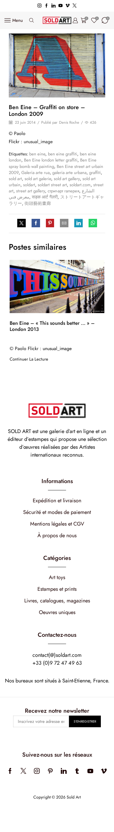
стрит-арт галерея (63, 191)
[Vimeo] (67, 5)
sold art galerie (38, 178)
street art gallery (30, 191)
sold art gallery (67, 178)
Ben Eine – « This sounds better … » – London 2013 (52, 326)
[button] (14, 307)
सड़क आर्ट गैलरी (45, 197)
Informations (57, 481)
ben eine (37, 154)
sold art (15, 178)
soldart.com (80, 185)
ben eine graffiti (62, 154)
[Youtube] (60, 5)
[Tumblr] (77, 771)
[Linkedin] (53, 5)
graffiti (95, 172)
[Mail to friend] (64, 223)
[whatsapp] (91, 223)
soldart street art (52, 185)
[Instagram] (39, 5)
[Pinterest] (50, 223)
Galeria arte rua (35, 172)
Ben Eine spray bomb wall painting (52, 163)
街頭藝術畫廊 (38, 203)
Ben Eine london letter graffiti (50, 160)
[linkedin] (78, 223)
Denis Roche (69, 122)
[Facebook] (46, 5)
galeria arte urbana (69, 172)
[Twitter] (74, 5)
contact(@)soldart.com (57, 655)
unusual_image (38, 141)
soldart (29, 185)
